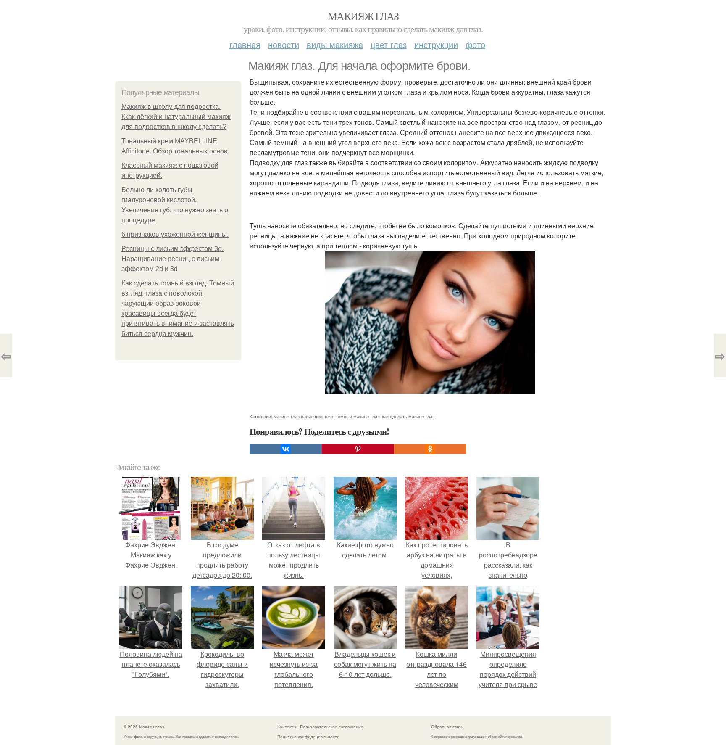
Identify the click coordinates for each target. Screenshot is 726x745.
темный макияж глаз (357, 416)
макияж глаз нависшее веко (303, 416)
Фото (475, 44)
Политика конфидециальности (308, 737)
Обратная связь (447, 726)
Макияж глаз (363, 16)
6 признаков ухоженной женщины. (175, 234)
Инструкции (436, 44)
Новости (283, 44)
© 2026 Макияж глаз (144, 726)
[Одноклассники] (430, 449)
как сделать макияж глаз (408, 416)
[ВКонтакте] (286, 449)
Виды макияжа (335, 44)
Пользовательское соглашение (331, 726)
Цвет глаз (389, 44)
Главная (244, 44)
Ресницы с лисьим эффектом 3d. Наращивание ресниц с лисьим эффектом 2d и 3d (172, 258)
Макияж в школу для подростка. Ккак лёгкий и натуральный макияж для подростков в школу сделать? (176, 116)
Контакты (286, 726)
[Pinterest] (358, 449)
